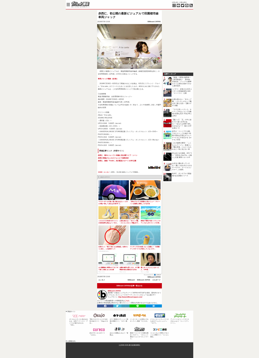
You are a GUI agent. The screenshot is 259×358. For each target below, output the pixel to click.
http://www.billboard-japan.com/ (130, 297)
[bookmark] (154, 305)
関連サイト (71, 311)
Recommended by (149, 274)
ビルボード (156, 280)
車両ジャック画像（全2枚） (108, 79)
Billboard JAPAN (154, 21)
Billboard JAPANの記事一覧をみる (129, 286)
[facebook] (105, 305)
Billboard (131, 280)
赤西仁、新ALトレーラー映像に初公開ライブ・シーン (117, 155)
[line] (138, 305)
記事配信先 (71, 341)
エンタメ (101, 280)
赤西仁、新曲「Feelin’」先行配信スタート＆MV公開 (117, 161)
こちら (127, 300)
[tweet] (117, 305)
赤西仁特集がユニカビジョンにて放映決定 (113, 158)
